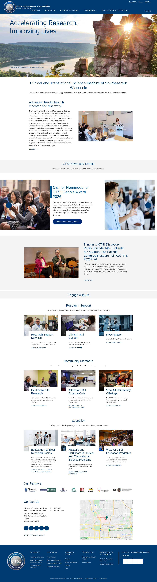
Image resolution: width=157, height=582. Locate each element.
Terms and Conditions (91, 578)
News (140, 2)
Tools (66, 568)
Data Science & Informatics (115, 10)
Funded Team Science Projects (88, 558)
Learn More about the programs (78, 473)
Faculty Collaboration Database (136, 552)
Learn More (34, 149)
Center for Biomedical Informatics (106, 560)
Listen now (88, 280)
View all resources (114, 342)
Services (67, 559)
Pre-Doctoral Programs (54, 560)
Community (35, 10)
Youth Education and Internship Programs (36, 561)
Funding (67, 565)
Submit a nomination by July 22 (67, 222)
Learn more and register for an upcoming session (41, 470)
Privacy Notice (103, 578)
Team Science (90, 10)
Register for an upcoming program (76, 406)
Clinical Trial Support (71, 562)
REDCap (126, 555)
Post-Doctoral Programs (54, 563)
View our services (38, 348)
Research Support (69, 10)
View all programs (114, 405)
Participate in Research (37, 557)
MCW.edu (148, 2)
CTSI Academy (52, 557)
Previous (9, 205)
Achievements (86, 562)
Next (148, 205)
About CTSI (132, 2)
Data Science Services (106, 564)
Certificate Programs (53, 566)
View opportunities (39, 405)
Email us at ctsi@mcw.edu (34, 535)
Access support (75, 348)
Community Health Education (35, 566)
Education (50, 10)
